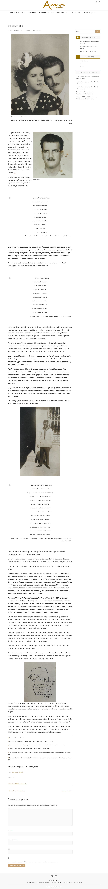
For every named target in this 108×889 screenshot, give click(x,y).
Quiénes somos (84, 60)
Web (9, 849)
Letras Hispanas (90, 12)
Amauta (32, 12)
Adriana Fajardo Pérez (14, 30)
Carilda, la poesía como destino (16, 790)
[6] (8, 752)
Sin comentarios (37, 30)
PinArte (59, 882)
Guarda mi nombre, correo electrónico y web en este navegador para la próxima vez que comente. (32, 861)
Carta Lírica (53, 882)
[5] (8, 757)
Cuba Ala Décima (30, 882)
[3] (8, 745)
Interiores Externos (67, 790)
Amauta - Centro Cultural (56, 887)
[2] (14, 173)
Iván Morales (62, 12)
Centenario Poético (18, 772)
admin (77, 81)
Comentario (11, 808)
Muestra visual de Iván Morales (88, 51)
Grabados (82, 63)
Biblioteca (76, 12)
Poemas (82, 66)
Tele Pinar (65, 882)
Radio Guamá (72, 882)
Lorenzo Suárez (45, 12)
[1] (8, 738)
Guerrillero (79, 882)
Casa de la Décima (16, 12)
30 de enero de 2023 (26, 30)
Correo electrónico (13, 840)
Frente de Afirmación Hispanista (42, 882)
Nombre (10, 831)
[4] (8, 748)
